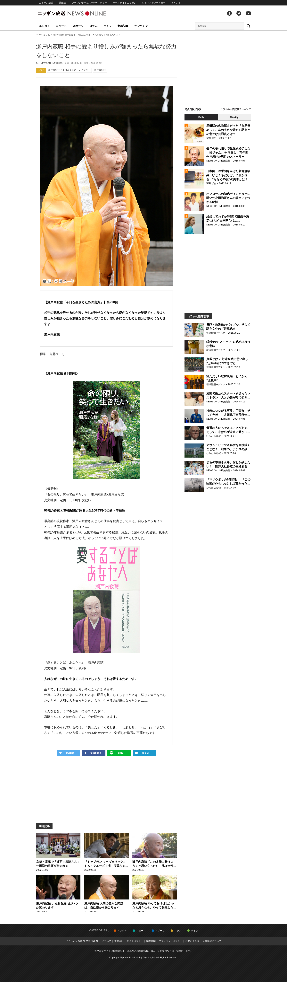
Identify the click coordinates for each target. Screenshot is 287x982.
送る (119, 753)
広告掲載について (211, 941)
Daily (201, 117)
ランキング (141, 25)
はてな (144, 753)
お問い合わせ (192, 941)
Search (248, 26)
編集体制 (151, 941)
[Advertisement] (217, 69)
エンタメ (44, 25)
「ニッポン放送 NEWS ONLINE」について (88, 941)
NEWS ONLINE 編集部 (51, 63)
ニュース (61, 25)
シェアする (93, 753)
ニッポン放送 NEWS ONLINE (79, 13)
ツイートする (68, 753)
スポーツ (78, 25)
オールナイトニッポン (124, 2)
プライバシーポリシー (170, 941)
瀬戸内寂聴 (100, 70)
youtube (248, 13)
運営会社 (119, 941)
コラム (93, 25)
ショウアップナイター (154, 2)
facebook (229, 13)
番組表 (62, 2)
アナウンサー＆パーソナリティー (89, 2)
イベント (176, 2)
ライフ (107, 25)
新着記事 (123, 25)
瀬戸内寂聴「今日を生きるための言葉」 (69, 70)
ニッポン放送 (46, 2)
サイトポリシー (135, 941)
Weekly (234, 117)
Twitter (238, 13)
